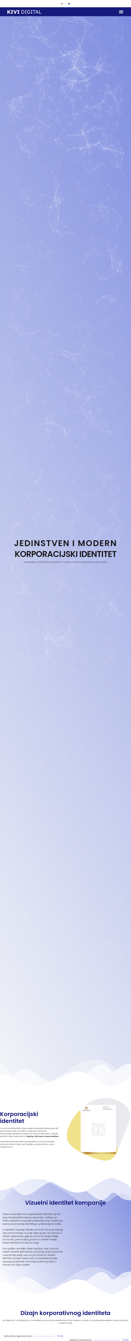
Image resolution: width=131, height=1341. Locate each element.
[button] (121, 11)
